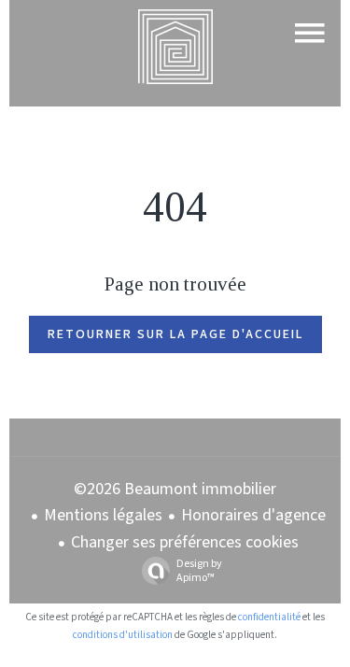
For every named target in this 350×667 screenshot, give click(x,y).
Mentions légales (103, 515)
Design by (199, 570)
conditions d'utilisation (123, 635)
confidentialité (269, 617)
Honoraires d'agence (253, 515)
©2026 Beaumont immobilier (175, 489)
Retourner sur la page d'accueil (175, 334)
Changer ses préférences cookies (185, 542)
